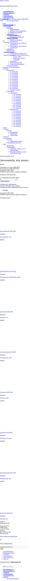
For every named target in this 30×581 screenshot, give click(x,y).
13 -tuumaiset (14, 75)
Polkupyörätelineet (12, 38)
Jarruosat (9, 140)
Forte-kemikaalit (8, 25)
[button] (3, 41)
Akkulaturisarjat (14, 29)
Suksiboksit (10, 49)
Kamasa (9, 130)
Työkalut (5, 129)
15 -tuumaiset (14, 78)
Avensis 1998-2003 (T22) (7, 186)
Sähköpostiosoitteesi (6, 547)
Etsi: (4, 566)
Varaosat (8, 19)
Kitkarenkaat (13, 93)
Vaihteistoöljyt (11, 147)
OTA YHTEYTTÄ (8, 18)
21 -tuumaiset (14, 87)
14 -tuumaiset (14, 76)
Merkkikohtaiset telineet (17, 37)
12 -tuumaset (17, 94)
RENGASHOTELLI (9, 553)
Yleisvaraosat (7, 138)
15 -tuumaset (17, 99)
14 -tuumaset (17, 97)
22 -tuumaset (17, 126)
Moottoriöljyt (10, 146)
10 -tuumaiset (14, 72)
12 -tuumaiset (14, 73)
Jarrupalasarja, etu (5, 237)
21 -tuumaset (17, 108)
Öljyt (4, 144)
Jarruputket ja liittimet (16, 141)
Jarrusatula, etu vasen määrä (10, 177)
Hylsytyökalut (14, 132)
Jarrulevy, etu (4, 317)
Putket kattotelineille (16, 63)
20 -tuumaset (17, 106)
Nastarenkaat (14, 109)
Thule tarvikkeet (11, 52)
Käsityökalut (13, 133)
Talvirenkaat (10, 91)
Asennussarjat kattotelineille (18, 53)
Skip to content (4, 0)
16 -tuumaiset (14, 79)
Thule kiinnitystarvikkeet (17, 64)
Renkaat (5, 69)
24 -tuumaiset (14, 88)
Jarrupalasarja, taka (6, 358)
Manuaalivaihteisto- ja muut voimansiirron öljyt (18, 152)
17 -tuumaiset (14, 81)
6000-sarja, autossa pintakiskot (19, 59)
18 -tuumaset (17, 103)
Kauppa (2, 19)
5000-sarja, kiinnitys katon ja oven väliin (21, 56)
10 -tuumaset (17, 111)
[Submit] (4, 568)
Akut (4, 23)
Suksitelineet (10, 50)
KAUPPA (6, 15)
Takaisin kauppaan (8, 55)
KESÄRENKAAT (8, 12)
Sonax (5, 127)
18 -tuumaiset (14, 82)
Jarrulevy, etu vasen (6, 438)
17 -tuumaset (17, 102)
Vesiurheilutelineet (12, 66)
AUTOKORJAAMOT (13, 21)
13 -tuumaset (17, 96)
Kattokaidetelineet (15, 35)
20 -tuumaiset (14, 85)
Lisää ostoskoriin (5, 181)
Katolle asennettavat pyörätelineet (16, 40)
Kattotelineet (10, 34)
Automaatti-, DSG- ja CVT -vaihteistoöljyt (18, 149)
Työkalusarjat (14, 135)
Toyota (14, 19)
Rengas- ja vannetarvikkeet (11, 67)
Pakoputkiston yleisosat (14, 143)
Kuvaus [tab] (5, 190)
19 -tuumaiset (14, 84)
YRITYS (5, 559)
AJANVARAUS (7, 556)
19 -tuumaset (17, 105)
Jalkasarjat (13, 61)
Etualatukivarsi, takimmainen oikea (10, 277)
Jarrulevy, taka (4, 398)
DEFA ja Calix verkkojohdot (18, 31)
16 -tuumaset (17, 100)
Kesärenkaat (10, 70)
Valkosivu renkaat (15, 90)
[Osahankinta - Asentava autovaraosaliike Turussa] (9, 6)
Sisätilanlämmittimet (16, 32)
